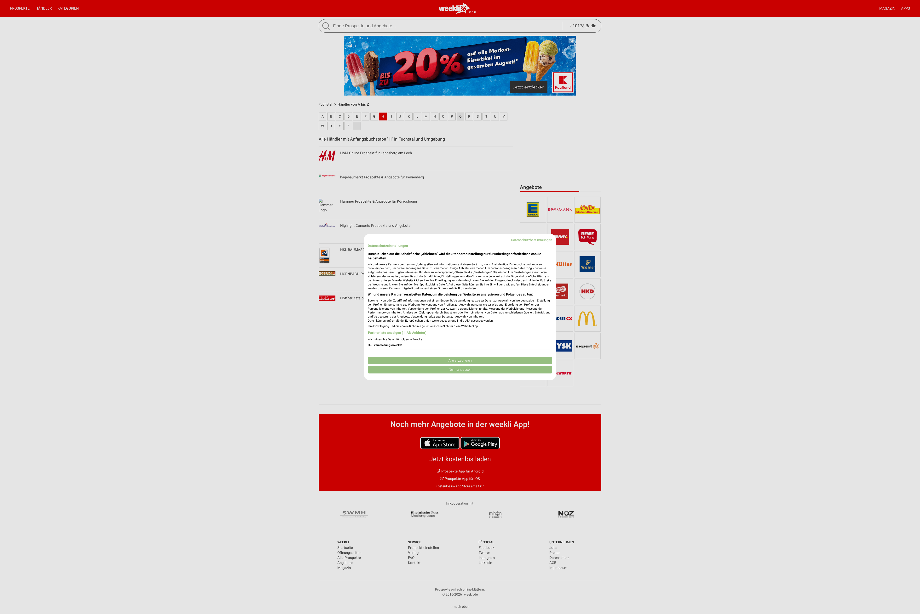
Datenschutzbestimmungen (531, 240)
